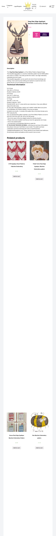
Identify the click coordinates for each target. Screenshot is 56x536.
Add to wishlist (44, 34)
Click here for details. (32, 109)
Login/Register (18, 6)
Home (3, 6)
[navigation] (34, 6)
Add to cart (36, 35)
